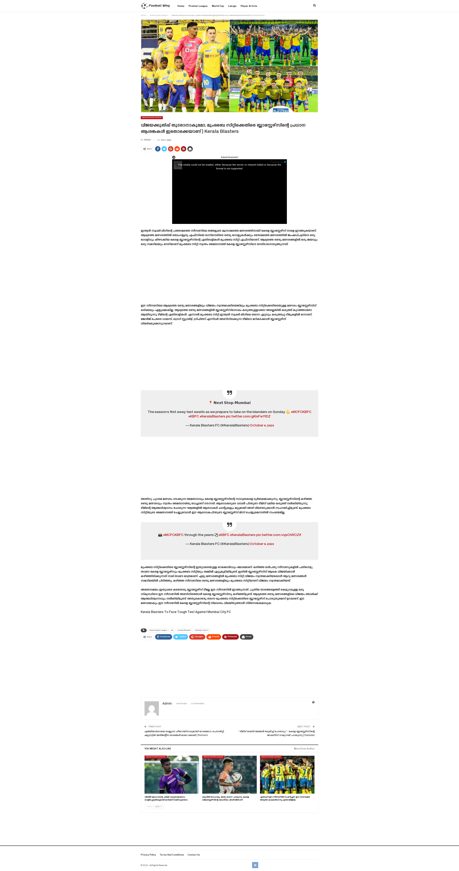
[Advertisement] (229, 276)
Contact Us (194, 854)
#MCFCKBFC (301, 412)
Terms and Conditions (172, 854)
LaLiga (232, 5)
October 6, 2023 (262, 426)
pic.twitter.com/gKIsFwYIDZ (248, 417)
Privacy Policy (148, 854)
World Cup (218, 5)
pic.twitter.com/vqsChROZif (278, 535)
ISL (172, 630)
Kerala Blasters (184, 630)
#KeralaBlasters (212, 417)
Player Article (249, 5)
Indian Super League (152, 118)
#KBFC (193, 417)
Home (181, 5)
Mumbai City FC (202, 630)
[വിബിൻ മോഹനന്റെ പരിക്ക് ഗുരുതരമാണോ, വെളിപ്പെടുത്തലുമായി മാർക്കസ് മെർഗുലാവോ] (172, 775)
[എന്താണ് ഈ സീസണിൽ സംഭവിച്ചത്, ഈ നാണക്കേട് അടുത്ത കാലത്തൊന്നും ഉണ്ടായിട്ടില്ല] (287, 775)
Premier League (198, 5)
